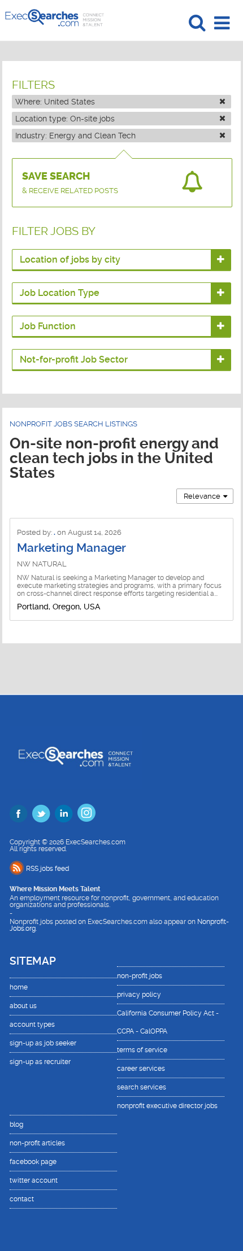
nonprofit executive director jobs (167, 1106)
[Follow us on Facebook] (19, 813)
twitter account (34, 1180)
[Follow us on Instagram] (86, 813)
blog (16, 1124)
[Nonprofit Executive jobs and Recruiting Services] (76, 757)
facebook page (33, 1162)
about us (23, 1006)
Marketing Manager (71, 548)
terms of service (142, 1050)
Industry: (75, 135)
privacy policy (139, 995)
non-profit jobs (139, 976)
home (19, 987)
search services (141, 1087)
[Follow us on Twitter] (41, 813)
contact (22, 1199)
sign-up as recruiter (40, 1062)
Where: (55, 101)
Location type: (65, 118)
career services (141, 1069)
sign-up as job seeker (43, 1043)
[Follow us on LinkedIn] (64, 813)
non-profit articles (37, 1143)
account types (32, 1024)
